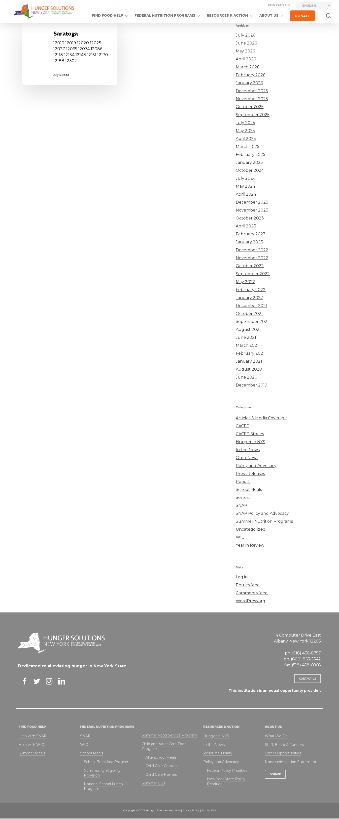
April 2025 (246, 138)
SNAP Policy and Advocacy (262, 513)
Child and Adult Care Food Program (164, 746)
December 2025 (252, 90)
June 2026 (246, 43)
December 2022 (252, 250)
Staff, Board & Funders (284, 744)
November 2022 (252, 258)
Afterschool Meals (160, 757)
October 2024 (250, 170)
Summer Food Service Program (169, 735)
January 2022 (249, 297)
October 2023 (250, 218)
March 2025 (247, 146)
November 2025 (252, 98)
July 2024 (245, 178)
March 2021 (247, 345)
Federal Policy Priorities (227, 770)
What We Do (276, 736)
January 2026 (249, 83)
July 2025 (245, 122)
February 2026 (250, 75)
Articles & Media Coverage (261, 418)
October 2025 (250, 106)
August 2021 (248, 329)
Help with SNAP (33, 736)
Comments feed (252, 593)
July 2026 (245, 35)
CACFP (242, 426)
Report (243, 481)
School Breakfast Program (107, 762)
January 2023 (249, 242)
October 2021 (249, 313)
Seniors (243, 497)
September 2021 (252, 321)
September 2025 (253, 114)
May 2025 (245, 130)
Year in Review (250, 545)
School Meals (249, 489)
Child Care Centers (161, 766)
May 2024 (245, 186)
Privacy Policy (191, 810)
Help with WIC (31, 744)
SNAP (241, 505)
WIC (240, 537)
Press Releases (250, 473)
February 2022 (251, 289)
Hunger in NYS (250, 441)
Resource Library (217, 753)
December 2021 (251, 305)
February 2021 (250, 353)
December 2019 (251, 385)
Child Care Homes (161, 774)
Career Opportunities (283, 753)
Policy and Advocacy (256, 465)
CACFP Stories (250, 433)
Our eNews (247, 457)
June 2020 (246, 377)
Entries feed (248, 585)
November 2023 (252, 210)
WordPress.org (250, 601)
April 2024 (246, 194)
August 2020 (249, 369)
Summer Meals (32, 753)
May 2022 (245, 281)
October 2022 (250, 265)
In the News (248, 449)
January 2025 (249, 162)
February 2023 (251, 234)
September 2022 (253, 273)
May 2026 (245, 51)
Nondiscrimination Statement (290, 762)
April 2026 (246, 59)
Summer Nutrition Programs (264, 521)
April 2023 (246, 226)
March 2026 (247, 67)
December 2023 (252, 202)
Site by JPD (209, 810)
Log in (242, 577)
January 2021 (249, 361)
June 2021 (246, 337)
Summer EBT (153, 783)
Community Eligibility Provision (102, 773)
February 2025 (250, 154)
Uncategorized (251, 529)
